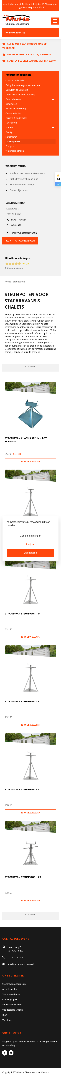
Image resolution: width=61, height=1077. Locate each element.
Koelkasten (11, 122)
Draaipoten (11, 103)
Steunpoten (13, 141)
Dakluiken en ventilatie (16, 89)
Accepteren (30, 552)
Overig (8, 132)
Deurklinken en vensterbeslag (20, 94)
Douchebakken (13, 99)
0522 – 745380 (18, 220)
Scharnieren (11, 136)
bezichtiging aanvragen (20, 240)
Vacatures (7, 1020)
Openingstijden (10, 999)
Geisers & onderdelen (16, 117)
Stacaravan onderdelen (14, 983)
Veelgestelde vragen (12, 1009)
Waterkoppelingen (14, 150)
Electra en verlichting (15, 108)
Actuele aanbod (10, 989)
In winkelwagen (30, 461)
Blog (4, 1014)
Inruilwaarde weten (12, 1004)
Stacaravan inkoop (11, 994)
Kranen (9, 127)
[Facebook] (5, 1053)
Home (8, 281)
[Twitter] (11, 1053)
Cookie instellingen (30, 535)
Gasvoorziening (13, 113)
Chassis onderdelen (15, 80)
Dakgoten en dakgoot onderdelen (22, 85)
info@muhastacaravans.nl (24, 232)
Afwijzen (30, 544)
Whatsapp (16, 224)
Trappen (9, 146)
